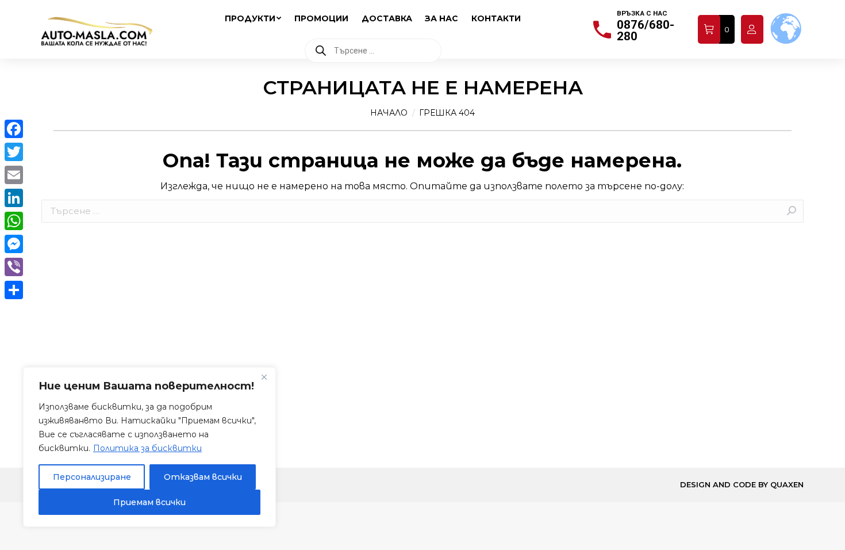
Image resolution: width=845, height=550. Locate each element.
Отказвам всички (203, 477)
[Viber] (13, 266)
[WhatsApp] (13, 220)
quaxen (787, 484)
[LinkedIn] (13, 197)
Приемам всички (149, 502)
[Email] (13, 174)
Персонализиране (92, 477)
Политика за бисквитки (147, 448)
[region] (149, 447)
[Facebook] (13, 128)
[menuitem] (252, 18)
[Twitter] (13, 151)
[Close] (264, 377)
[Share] (13, 289)
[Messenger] (13, 243)
